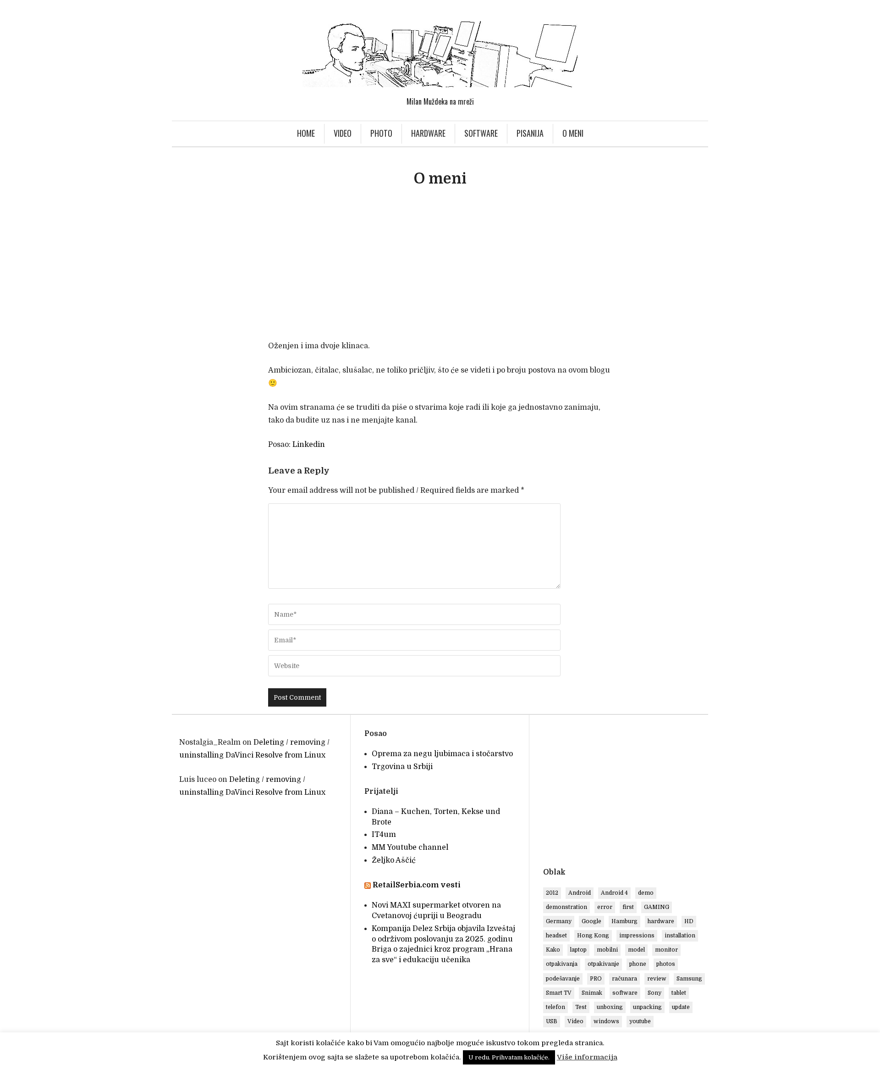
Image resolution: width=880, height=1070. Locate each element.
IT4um (384, 834)
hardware (661, 921)
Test (581, 1007)
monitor (666, 950)
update (681, 1007)
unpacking (647, 1007)
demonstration (566, 907)
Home (306, 133)
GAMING (656, 907)
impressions (636, 935)
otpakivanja (562, 964)
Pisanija (530, 133)
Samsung (689, 978)
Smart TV (559, 993)
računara (624, 978)
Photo (381, 133)
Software (481, 133)
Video (343, 133)
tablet (678, 993)
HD (688, 921)
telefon (555, 1007)
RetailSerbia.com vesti (417, 885)
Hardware (428, 133)
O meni (572, 133)
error (604, 907)
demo (646, 893)
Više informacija (587, 1057)
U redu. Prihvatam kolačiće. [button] (509, 1057)
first (628, 907)
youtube (640, 1021)
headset (556, 935)
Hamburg (624, 921)
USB (551, 1021)
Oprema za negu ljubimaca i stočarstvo (442, 754)
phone (637, 964)
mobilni (607, 950)
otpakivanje (603, 964)
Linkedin (308, 444)
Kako (553, 950)
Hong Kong (593, 935)
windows (606, 1021)
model (636, 950)
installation (680, 935)
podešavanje (563, 978)
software (625, 993)
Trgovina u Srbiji (402, 767)
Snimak (592, 993)
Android (579, 893)
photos (665, 964)
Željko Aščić (394, 860)
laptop (578, 950)
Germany (559, 921)
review (656, 978)
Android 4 (614, 893)
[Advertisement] (440, 268)
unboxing (610, 1007)
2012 (552, 893)
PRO (596, 978)
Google (591, 921)
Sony (654, 993)
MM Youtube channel (410, 847)
